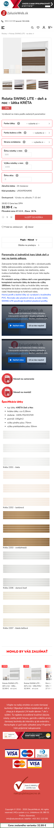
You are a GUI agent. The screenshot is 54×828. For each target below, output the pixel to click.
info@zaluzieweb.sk (14, 818)
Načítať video (18, 326)
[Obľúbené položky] (38, 27)
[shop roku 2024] (27, 735)
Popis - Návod (27, 239)
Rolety (4, 33)
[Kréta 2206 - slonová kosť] (26, 568)
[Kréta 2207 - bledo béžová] (26, 609)
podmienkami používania (17, 319)
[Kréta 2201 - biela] (26, 448)
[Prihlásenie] (43, 27)
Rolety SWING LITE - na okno (20, 33)
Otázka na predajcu (27, 245)
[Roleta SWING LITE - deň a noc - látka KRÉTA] (27, 55)
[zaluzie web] (14, 13)
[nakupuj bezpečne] (27, 785)
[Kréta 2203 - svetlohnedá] (26, 528)
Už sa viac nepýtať (36, 326)
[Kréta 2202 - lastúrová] (26, 488)
